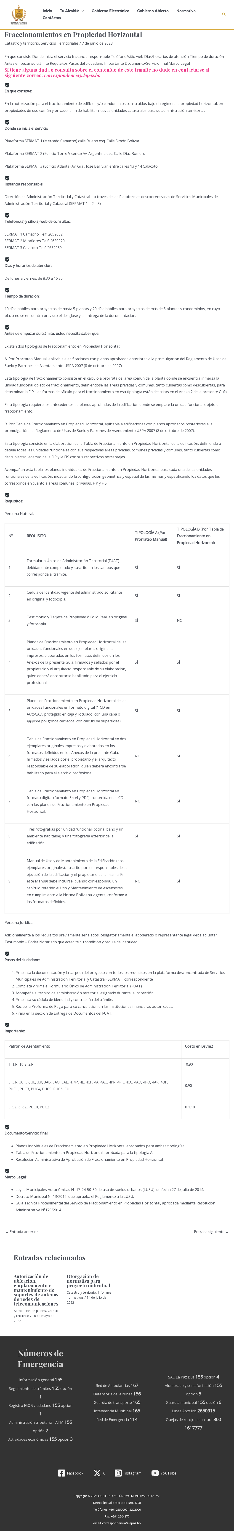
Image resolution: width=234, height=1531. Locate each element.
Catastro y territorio (22, 43)
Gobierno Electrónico (110, 11)
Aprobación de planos (30, 1310)
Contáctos (52, 18)
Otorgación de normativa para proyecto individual (88, 1280)
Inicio (47, 11)
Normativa (186, 11)
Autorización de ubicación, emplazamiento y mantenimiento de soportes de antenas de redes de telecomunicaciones (36, 1290)
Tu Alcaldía (69, 11)
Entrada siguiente (211, 1231)
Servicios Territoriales (60, 43)
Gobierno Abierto (153, 11)
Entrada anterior (21, 1231)
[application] (81, 11)
